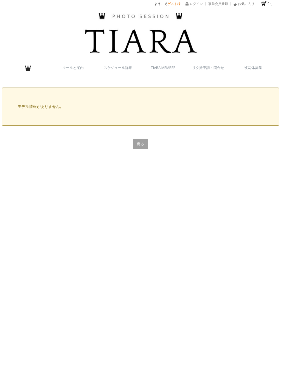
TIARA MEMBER (163, 68)
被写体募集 (253, 68)
